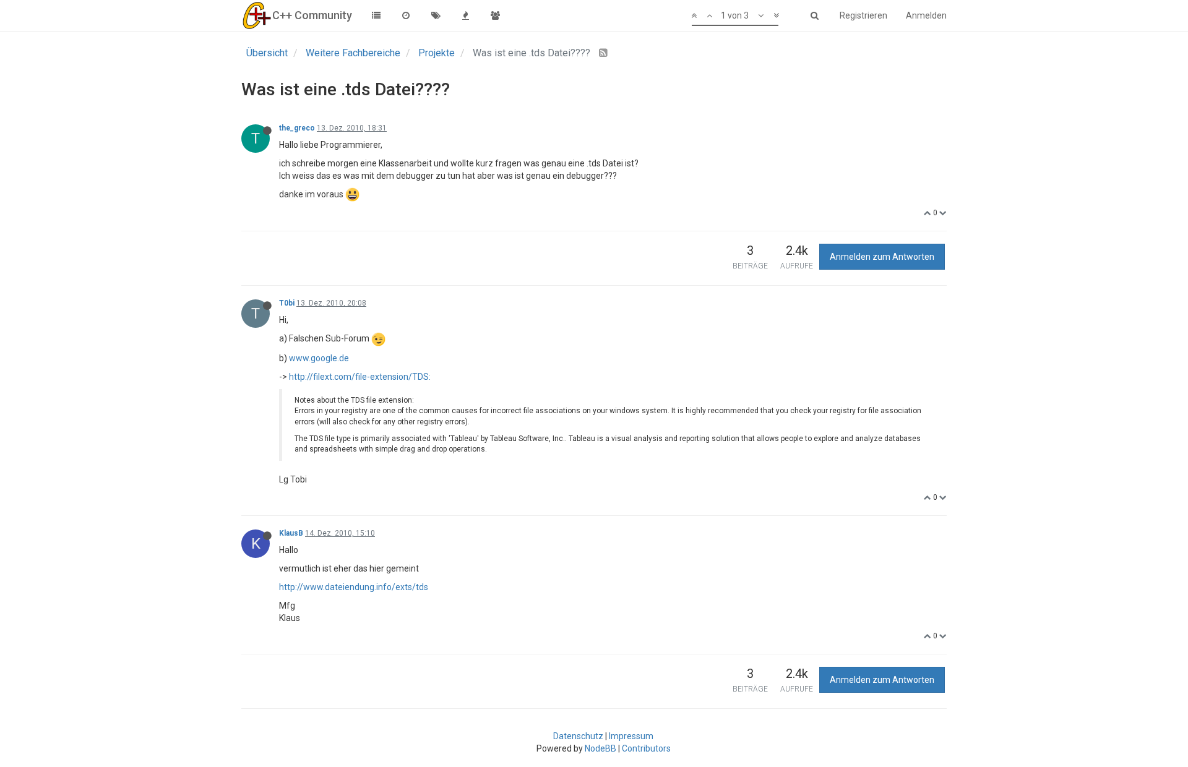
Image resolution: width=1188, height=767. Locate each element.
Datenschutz (578, 736)
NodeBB (600, 748)
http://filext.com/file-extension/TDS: (360, 377)
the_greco (297, 128)
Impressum (631, 736)
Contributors (646, 748)
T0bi (287, 303)
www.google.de (319, 358)
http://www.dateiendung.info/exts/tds (353, 587)
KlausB (291, 533)
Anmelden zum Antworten (882, 257)
